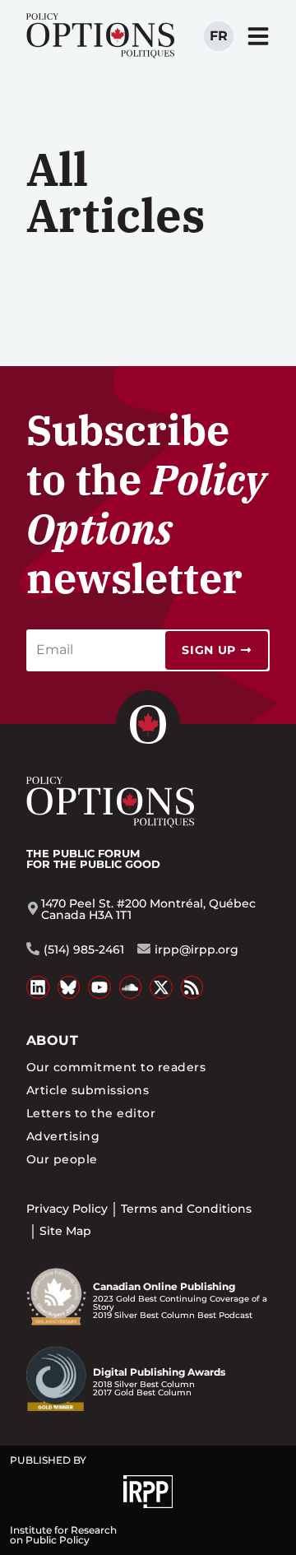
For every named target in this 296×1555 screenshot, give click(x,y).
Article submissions (87, 1090)
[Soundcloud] (130, 987)
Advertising (62, 1136)
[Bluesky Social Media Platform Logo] (69, 987)
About (52, 1040)
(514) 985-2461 (84, 949)
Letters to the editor (90, 1113)
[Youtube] (99, 987)
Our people (62, 1159)
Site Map (65, 1230)
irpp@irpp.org (196, 949)
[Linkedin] (37, 987)
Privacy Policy (67, 1208)
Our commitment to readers (116, 1067)
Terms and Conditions (186, 1208)
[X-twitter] (161, 987)
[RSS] (192, 987)
